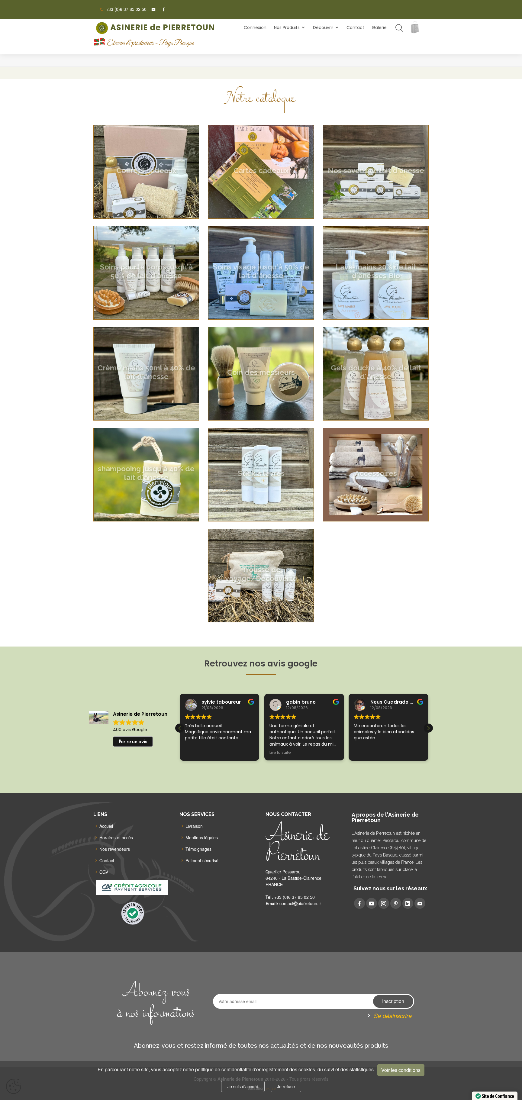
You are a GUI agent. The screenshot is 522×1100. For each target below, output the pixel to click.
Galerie (379, 27)
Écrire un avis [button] (133, 742)
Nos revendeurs (114, 849)
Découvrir (323, 27)
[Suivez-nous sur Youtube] (371, 903)
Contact (355, 27)
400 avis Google (130, 730)
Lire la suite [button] (195, 752)
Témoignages (198, 849)
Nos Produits (287, 27)
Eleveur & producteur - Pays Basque (150, 43)
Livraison (194, 826)
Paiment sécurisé (201, 860)
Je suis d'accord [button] (242, 1086)
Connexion (255, 27)
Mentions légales (201, 837)
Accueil (106, 826)
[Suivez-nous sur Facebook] (161, 9)
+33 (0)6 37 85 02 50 (126, 9)
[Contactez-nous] (151, 9)
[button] (428, 728)
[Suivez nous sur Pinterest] (395, 903)
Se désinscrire (393, 1015)
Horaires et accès (116, 837)
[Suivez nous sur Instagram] (383, 903)
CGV (103, 872)
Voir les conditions (400, 1069)
